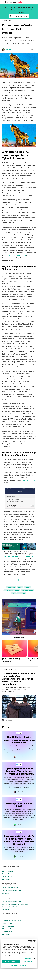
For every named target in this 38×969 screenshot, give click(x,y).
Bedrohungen (7, 20)
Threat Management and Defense (11, 920)
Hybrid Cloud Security (8, 926)
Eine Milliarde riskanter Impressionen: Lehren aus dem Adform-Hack (19, 740)
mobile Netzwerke (27, 590)
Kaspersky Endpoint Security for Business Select (15, 904)
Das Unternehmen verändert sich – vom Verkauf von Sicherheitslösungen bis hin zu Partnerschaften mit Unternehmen (18, 678)
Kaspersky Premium (7, 876)
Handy (20, 587)
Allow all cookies (10, 961)
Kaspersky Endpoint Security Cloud (11, 890)
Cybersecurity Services (8, 918)
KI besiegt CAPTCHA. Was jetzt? (19, 805)
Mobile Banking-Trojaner (12, 590)
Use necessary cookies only (19, 965)
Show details (28, 958)
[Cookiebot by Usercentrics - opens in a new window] (28, 941)
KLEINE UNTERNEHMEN (9, 883)
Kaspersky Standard (7, 871)
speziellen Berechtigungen (16, 255)
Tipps (20, 733)
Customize (27, 961)
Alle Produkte (5, 893)
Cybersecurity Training (8, 929)
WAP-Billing (21, 593)
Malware (27, 587)
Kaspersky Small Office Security (10, 887)
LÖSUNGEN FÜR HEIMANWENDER (12, 867)
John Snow (9, 49)
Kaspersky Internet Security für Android (18, 556)
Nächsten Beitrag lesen (9, 669)
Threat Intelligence (7, 931)
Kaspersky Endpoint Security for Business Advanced (16, 907)
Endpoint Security (7, 923)
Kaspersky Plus (6, 874)
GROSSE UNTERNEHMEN (9, 913)
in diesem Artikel (28, 480)
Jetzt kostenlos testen (19, 16)
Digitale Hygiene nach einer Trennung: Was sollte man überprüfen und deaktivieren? (19, 771)
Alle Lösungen (6, 879)
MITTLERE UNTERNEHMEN (10, 897)
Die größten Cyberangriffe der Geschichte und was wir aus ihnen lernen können (12, 660)
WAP (14, 593)
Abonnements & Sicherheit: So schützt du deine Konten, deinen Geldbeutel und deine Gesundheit (19, 840)
